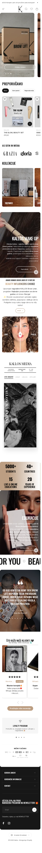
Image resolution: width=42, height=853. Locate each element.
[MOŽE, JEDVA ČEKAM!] (34, 833)
